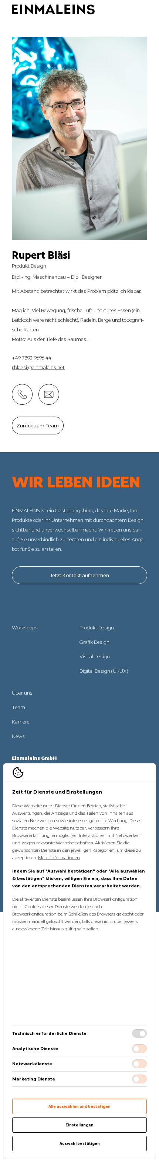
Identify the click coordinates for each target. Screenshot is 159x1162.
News (18, 736)
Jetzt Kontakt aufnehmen (79, 575)
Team (18, 707)
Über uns (22, 693)
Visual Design (95, 656)
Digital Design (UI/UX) (104, 671)
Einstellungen (79, 1125)
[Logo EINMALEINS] (53, 9)
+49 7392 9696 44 (31, 358)
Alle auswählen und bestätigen (79, 1106)
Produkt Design (97, 627)
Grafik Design (94, 642)
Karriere (21, 722)
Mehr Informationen (59, 857)
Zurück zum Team (38, 425)
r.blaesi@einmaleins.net (38, 367)
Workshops (25, 627)
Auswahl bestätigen (80, 1143)
